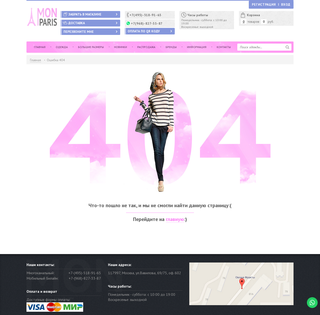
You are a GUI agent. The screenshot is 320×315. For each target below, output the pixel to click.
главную (175, 219)
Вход (285, 4)
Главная (35, 60)
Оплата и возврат (41, 291)
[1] (287, 47)
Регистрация (264, 4)
